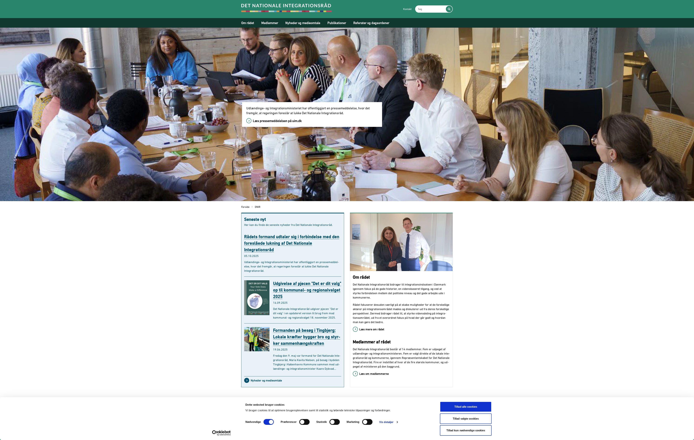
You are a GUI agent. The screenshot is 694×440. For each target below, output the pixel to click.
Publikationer (336, 23)
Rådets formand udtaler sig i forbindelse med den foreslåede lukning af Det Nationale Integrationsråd (291, 243)
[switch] (304, 422)
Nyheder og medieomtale (302, 23)
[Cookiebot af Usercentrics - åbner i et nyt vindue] (221, 433)
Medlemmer (269, 23)
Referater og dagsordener (371, 23)
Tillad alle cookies (465, 406)
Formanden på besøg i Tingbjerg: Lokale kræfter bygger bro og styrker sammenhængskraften (306, 337)
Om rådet (247, 23)
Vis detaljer (386, 422)
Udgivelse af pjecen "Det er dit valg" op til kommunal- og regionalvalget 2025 (307, 290)
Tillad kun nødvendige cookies (465, 430)
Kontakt (407, 9)
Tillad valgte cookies (466, 418)
